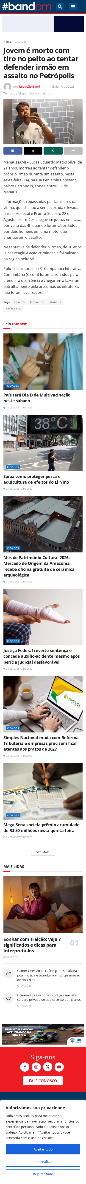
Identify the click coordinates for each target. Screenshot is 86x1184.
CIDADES (21, 42)
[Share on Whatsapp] (53, 151)
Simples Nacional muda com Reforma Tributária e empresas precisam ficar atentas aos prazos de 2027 (41, 743)
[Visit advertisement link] (43, 24)
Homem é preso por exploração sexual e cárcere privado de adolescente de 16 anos (49, 997)
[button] (60, 6)
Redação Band (29, 86)
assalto (19, 302)
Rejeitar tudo (43, 1174)
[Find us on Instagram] (36, 1067)
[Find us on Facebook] (24, 1067)
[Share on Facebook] (12, 151)
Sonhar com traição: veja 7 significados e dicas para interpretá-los (32, 945)
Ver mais (43, 852)
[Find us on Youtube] (59, 1067)
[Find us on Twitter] (47, 1066)
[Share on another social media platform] (73, 151)
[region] (43, 1142)
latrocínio (37, 302)
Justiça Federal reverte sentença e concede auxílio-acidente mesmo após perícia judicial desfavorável (41, 656)
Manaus (55, 302)
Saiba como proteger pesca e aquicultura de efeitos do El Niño (36, 479)
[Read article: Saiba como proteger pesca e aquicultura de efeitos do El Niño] (43, 443)
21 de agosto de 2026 (19, 407)
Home (7, 42)
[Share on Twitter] (33, 151)
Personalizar (43, 1161)
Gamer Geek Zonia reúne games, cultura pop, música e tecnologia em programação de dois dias (48, 975)
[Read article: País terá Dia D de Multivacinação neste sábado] (43, 361)
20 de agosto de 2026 (19, 668)
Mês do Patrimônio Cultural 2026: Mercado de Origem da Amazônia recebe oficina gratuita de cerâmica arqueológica (38, 566)
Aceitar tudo (43, 1149)
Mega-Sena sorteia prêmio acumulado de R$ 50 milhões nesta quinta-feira (41, 827)
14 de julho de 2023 (61, 86)
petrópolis (13, 309)
